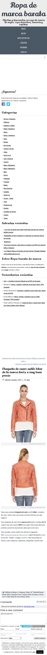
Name (2, 629)
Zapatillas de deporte (10, 211)
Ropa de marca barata (24, 9)
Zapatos (23, 52)
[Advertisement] (17, 73)
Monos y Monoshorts (9, 165)
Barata (41, 592)
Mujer (23, 33)
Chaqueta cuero (16, 594)
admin (28, 380)
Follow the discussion (45, 602)
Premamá (23, 47)
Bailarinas (6, 122)
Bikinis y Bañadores (9, 129)
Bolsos (5, 132)
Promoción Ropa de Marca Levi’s (16, 535)
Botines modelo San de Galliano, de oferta (31, 364)
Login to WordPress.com (38, 626)
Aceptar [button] (40, 652)
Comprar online (26, 594)
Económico (35, 594)
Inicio (23, 28)
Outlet (8, 597)
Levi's (4, 597)
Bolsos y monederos (9, 135)
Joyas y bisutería (8, 158)
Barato (4, 594)
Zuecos (6, 218)
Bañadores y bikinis (9, 125)
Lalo (5, 281)
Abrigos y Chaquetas (9, 119)
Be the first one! (29, 606)
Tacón (5, 201)
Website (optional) (36, 629)
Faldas (5, 152)
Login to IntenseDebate (25, 626)
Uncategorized (8, 205)
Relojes (6, 185)
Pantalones (7, 178)
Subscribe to (4, 638)
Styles (28, 597)
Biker (8, 594)
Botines (6, 142)
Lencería (23, 42)
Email (17, 629)
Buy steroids (7, 145)
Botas (5, 139)
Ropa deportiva (23, 38)
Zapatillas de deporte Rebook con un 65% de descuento (24, 281)
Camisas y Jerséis (9, 148)
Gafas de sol (7, 155)
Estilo (41, 594)
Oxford (6, 175)
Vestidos (6, 208)
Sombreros (7, 195)
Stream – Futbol (8, 198)
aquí (33, 652)
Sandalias (6, 192)
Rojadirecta (7, 241)
